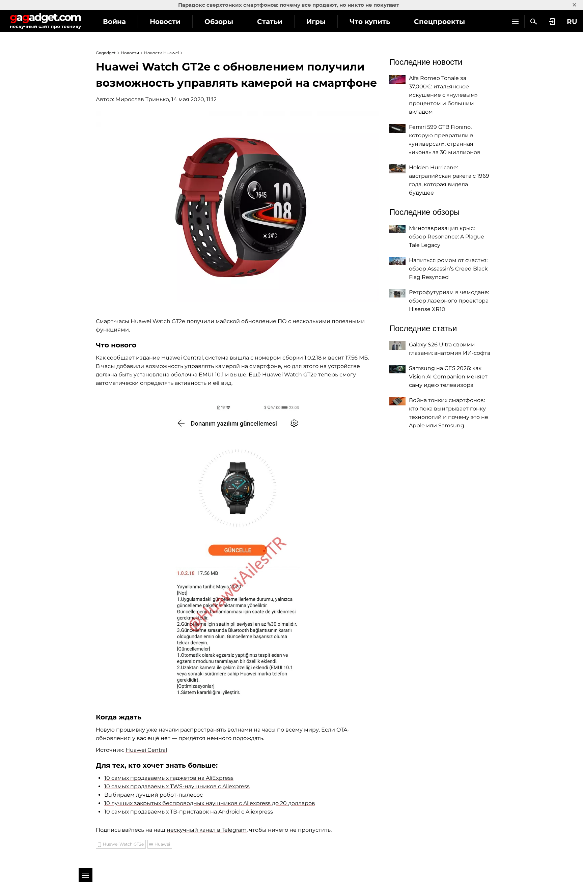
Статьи (269, 22)
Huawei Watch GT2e (123, 844)
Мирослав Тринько (142, 99)
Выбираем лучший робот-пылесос (153, 795)
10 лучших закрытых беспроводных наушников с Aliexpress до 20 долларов (209, 803)
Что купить (370, 22)
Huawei (162, 844)
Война (114, 22)
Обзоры (218, 22)
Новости (165, 22)
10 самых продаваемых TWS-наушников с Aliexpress (177, 786)
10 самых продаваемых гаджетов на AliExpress (168, 778)
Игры (316, 22)
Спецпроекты (439, 22)
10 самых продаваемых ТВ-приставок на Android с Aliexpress (188, 811)
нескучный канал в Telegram (207, 830)
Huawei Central (146, 750)
